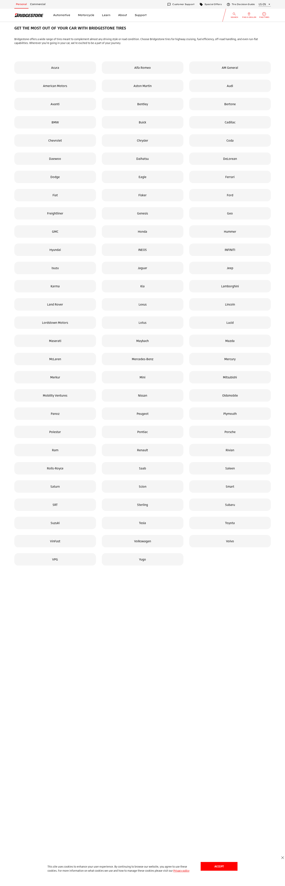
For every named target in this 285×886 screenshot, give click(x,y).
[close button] (282, 857)
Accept (219, 866)
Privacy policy (181, 870)
